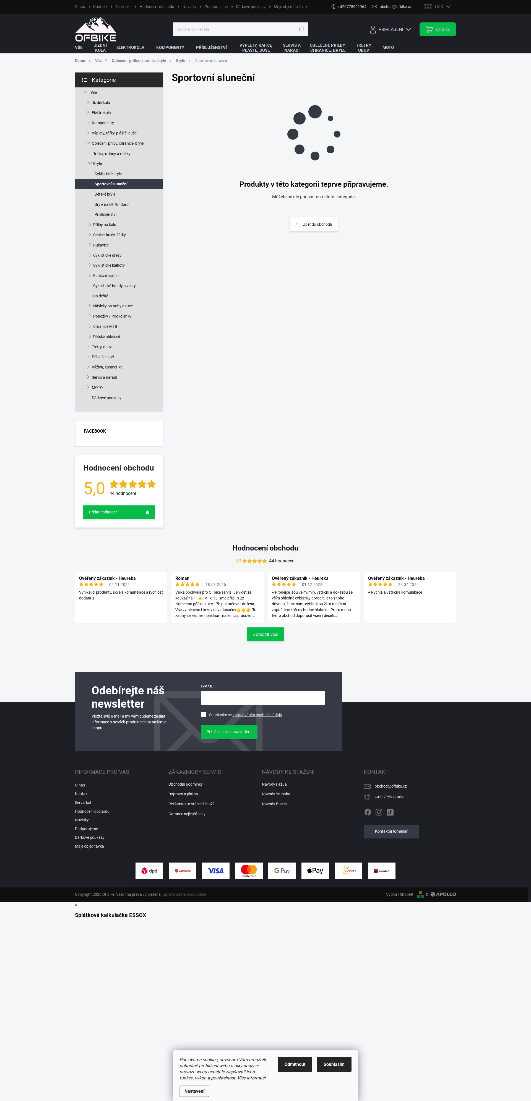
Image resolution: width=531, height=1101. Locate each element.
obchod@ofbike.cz (391, 786)
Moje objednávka (288, 6)
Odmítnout (295, 1064)
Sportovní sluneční (111, 184)
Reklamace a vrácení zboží (191, 804)
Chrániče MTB (105, 326)
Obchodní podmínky (185, 784)
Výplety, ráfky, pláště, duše (114, 133)
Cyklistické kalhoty (109, 265)
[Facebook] (368, 811)
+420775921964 (389, 797)
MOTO (97, 387)
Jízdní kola (101, 102)
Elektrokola (101, 112)
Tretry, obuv (102, 347)
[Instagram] (379, 811)
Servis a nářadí (104, 377)
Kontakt (100, 6)
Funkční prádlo (106, 275)
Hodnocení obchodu (157, 6)
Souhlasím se (245, 715)
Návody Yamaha (276, 794)
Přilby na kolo (104, 224)
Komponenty (103, 123)
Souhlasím (334, 1064)
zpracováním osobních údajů (257, 715)
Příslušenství (105, 214)
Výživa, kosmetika (107, 367)
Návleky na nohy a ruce (113, 306)
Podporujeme (216, 6)
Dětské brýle (105, 194)
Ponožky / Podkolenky (112, 316)
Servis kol (123, 6)
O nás (80, 6)
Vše (93, 92)
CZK (439, 6)
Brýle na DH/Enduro (112, 204)
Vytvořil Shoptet (399, 894)
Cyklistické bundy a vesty (114, 286)
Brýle (97, 163)
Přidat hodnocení (103, 512)
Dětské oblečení (106, 336)
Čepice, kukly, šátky (109, 235)
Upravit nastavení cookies (185, 894)
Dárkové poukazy (251, 6)
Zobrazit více (265, 634)
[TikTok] (390, 811)
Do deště (100, 296)
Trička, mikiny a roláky (112, 153)
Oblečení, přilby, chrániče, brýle (118, 143)
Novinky (189, 6)
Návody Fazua (274, 784)
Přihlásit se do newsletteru (229, 731)
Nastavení (194, 1091)
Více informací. (252, 1078)
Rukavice (101, 245)
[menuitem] (82, 48)
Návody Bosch (274, 804)
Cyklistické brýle (108, 174)
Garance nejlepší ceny (186, 814)
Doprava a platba (183, 794)
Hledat (301, 29)
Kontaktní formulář (391, 831)
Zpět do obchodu (317, 224)
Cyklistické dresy (107, 255)
